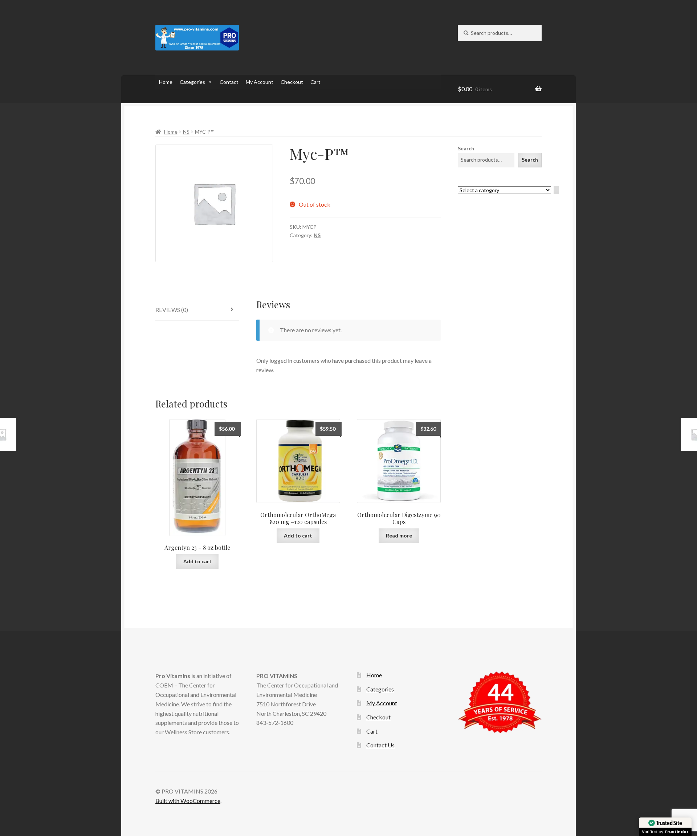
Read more (399, 535)
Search (466, 148)
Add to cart (197, 561)
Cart (315, 82)
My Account (259, 82)
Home (165, 82)
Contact (229, 82)
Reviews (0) (171, 309)
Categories (192, 82)
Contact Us (380, 745)
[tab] (197, 310)
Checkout (292, 82)
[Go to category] (556, 190)
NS (186, 132)
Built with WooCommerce (187, 800)
